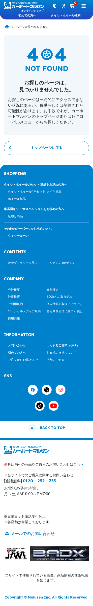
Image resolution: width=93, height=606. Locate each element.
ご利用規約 (15, 304)
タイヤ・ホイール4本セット (26, 191)
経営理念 (53, 290)
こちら (78, 464)
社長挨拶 (14, 297)
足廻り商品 (15, 216)
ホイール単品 (17, 199)
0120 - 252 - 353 (39, 480)
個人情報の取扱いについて (64, 304)
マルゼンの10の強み (60, 263)
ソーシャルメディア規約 (24, 311)
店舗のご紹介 (55, 360)
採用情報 (14, 318)
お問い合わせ (17, 345)
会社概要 (14, 290)
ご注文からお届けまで (23, 360)
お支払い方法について (61, 352)
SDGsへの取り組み (59, 297)
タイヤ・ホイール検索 (66, 15)
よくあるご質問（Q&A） (63, 345)
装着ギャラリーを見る (23, 263)
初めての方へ (27, 15)
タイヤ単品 (54, 191)
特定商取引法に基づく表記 (64, 311)
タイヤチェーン (18, 235)
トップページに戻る (46, 148)
